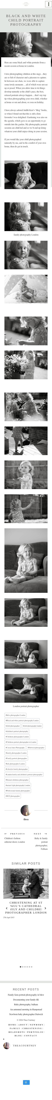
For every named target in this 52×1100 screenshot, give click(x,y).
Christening (32, 1028)
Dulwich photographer (36, 747)
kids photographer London (15, 763)
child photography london (32, 726)
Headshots (17, 1032)
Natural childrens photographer (17, 780)
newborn (37, 1025)
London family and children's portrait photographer (24, 774)
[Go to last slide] (6, 908)
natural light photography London (18, 785)
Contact (30, 1036)
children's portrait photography (17, 731)
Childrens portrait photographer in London (21, 742)
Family (15, 1028)
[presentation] (26, 884)
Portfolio (35, 1032)
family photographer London (16, 753)
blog (18, 1036)
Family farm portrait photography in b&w (26, 994)
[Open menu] (48, 4)
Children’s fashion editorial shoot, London (14, 837)
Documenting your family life (26, 999)
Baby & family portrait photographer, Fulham (41, 841)
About (23, 1025)
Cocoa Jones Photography (15, 747)
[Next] (45, 908)
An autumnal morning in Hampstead (26, 1009)
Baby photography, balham (26, 1004)
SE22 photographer (13, 796)
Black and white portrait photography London (22, 720)
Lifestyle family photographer (17, 769)
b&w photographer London (15, 715)
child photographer (13, 726)
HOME (12, 1025)
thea (26, 819)
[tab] (20, 967)
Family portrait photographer (16, 758)
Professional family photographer (18, 790)
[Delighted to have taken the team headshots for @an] (26, 1065)
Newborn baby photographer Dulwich (26, 1014)
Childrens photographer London (17, 736)
